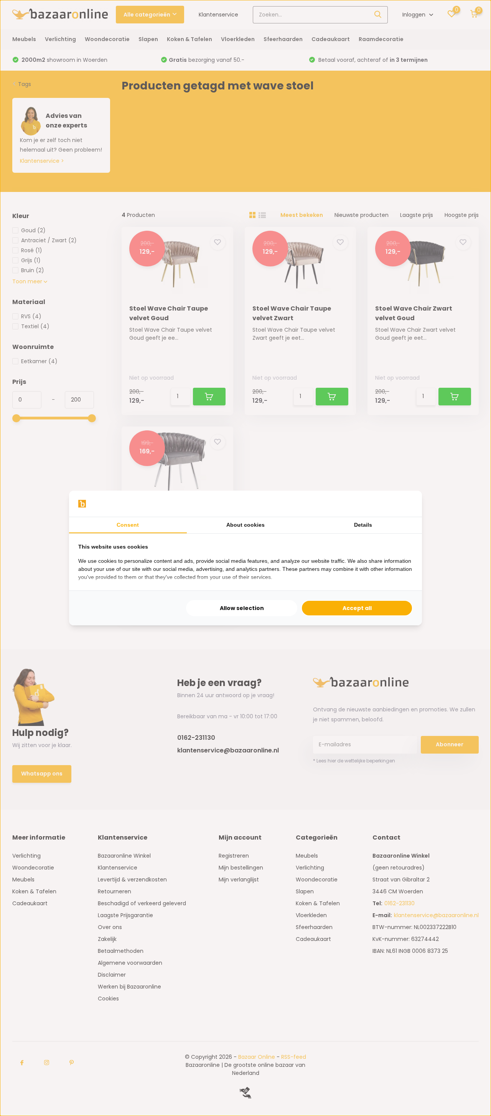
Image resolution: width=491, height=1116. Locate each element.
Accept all (357, 608)
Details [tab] (363, 525)
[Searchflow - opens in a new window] (403, 504)
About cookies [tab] (245, 525)
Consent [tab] (128, 525)
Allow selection (242, 608)
